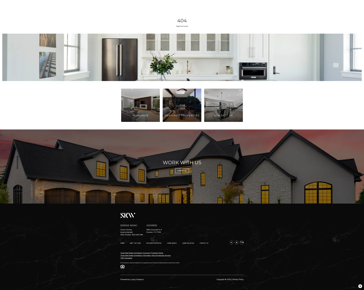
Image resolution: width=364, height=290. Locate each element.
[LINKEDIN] (231, 242)
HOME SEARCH (172, 243)
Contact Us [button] (182, 171)
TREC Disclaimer (126, 258)
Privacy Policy (238, 279)
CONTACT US (204, 243)
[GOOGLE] (242, 242)
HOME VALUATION (188, 243)
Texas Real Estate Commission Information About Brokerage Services (145, 255)
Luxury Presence (137, 279)
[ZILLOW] (236, 242)
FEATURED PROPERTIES (154, 243)
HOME (122, 243)
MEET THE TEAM (135, 243)
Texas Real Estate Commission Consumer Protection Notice (141, 253)
